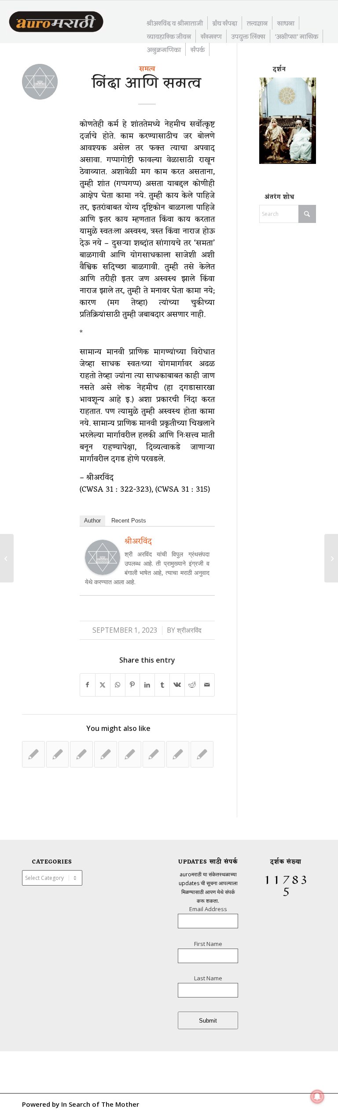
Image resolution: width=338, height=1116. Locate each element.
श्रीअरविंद (189, 630)
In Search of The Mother (100, 1104)
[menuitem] (175, 23)
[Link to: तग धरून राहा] (105, 754)
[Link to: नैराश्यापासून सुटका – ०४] (154, 754)
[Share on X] (103, 685)
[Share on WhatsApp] (117, 685)
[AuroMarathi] (56, 22)
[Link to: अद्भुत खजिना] (57, 754)
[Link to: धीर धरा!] (33, 754)
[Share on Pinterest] (132, 685)
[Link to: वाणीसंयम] (81, 754)
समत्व (147, 69)
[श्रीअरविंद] (102, 572)
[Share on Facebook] (87, 685)
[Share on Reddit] (192, 685)
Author (92, 520)
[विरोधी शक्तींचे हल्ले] (7, 558)
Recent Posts (128, 520)
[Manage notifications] (317, 1097)
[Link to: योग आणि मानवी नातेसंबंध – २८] (202, 754)
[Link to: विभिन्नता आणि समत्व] (129, 754)
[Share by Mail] (207, 685)
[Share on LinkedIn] (147, 685)
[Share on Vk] (177, 685)
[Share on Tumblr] (162, 685)
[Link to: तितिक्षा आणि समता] (177, 754)
